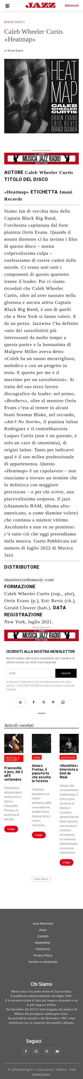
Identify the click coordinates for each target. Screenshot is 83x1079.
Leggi (11, 829)
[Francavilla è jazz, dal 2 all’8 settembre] (13, 743)
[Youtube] (57, 1051)
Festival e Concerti (13, 759)
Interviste (68, 757)
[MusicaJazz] (40, 5)
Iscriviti (66, 673)
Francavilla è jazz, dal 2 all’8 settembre (13, 773)
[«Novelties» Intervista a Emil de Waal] (69, 743)
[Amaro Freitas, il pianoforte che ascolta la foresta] (41, 743)
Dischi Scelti (14, 22)
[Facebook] (33, 702)
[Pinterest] (53, 702)
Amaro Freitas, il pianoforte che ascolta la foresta (41, 773)
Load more (41, 878)
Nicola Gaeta (15, 50)
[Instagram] (36, 1051)
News (37, 757)
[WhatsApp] (63, 702)
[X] (43, 702)
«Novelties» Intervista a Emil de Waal (69, 771)
